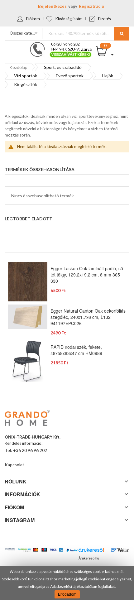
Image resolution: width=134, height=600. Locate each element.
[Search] (121, 34)
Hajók (107, 75)
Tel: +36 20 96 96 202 (26, 450)
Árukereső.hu (89, 558)
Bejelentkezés (52, 6)
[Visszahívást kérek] (58, 43)
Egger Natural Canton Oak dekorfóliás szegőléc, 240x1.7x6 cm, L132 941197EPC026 (88, 317)
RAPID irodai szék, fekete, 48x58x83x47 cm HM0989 (76, 350)
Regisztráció (91, 6)
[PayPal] (72, 550)
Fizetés (104, 18)
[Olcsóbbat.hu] (10, 551)
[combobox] (85, 33)
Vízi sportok (25, 75)
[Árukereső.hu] (91, 551)
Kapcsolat (14, 464)
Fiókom (33, 18)
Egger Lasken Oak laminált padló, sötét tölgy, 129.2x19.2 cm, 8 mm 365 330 (87, 274)
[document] (67, 583)
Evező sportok (70, 75)
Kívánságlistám (69, 18)
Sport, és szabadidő (63, 67)
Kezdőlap (18, 67)
